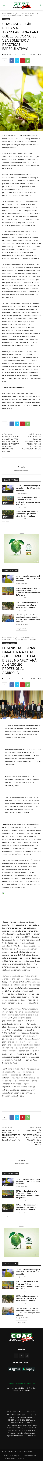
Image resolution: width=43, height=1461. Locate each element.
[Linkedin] (21, 1356)
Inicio (4, 14)
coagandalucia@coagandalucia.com (21, 1383)
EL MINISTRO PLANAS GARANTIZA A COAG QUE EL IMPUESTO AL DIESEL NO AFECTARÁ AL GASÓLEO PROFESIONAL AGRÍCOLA (10, 444)
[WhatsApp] (27, 60)
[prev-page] (3, 522)
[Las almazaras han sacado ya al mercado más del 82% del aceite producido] (8, 489)
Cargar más (21, 629)
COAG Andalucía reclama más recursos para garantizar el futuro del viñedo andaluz (27, 513)
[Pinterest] (22, 60)
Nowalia (5, 55)
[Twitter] (17, 60)
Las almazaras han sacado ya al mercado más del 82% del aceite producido (28, 488)
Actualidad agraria (13, 14)
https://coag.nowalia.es (21, 470)
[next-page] (7, 522)
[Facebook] (12, 60)
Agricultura (6, 19)
